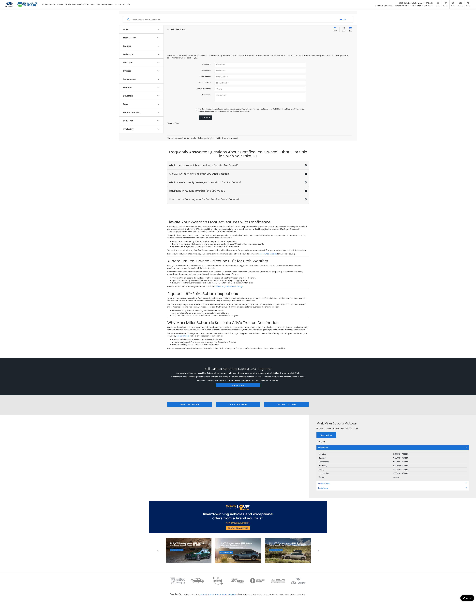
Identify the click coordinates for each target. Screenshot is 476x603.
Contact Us (238, 385)
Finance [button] (118, 4)
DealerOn (203, 594)
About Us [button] (126, 4)
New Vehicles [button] (50, 4)
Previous (158, 550)
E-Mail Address (205, 77)
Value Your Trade (64, 4)
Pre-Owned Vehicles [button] (80, 4)
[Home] (42, 4)
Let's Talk (205, 117)
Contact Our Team (286, 404)
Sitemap (211, 594)
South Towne (233, 594)
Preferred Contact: (204, 89)
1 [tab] (236, 567)
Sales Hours (323, 447)
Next (318, 550)
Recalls (224, 594)
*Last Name (206, 71)
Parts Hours (323, 488)
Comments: (206, 95)
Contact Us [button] (326, 435)
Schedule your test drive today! (229, 286)
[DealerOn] (176, 594)
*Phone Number (205, 83)
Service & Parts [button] (107, 4)
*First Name (206, 64)
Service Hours (324, 483)
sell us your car (183, 336)
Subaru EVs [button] (95, 4)
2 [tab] (240, 567)
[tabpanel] (188, 550)
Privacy (218, 594)
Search (343, 19)
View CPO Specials (189, 404)
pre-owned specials (268, 254)
